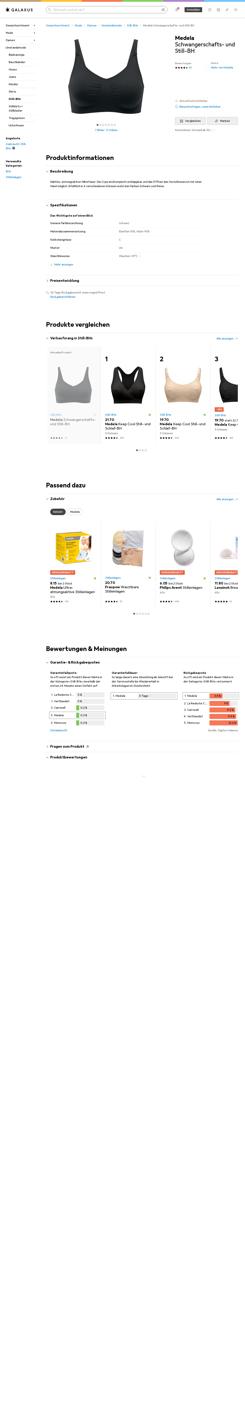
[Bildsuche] (163, 9)
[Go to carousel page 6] (148, 614)
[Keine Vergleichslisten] (218, 10)
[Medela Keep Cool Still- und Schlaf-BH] (128, 395)
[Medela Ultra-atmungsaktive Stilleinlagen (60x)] (73, 564)
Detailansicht (58, 730)
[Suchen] (49, 9)
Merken (225, 121)
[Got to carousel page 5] (109, 125)
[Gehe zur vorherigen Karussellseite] (52, 395)
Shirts (12, 91)
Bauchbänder (17, 62)
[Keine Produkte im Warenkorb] (236, 10)
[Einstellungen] (177, 10)
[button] (206, 101)
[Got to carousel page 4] (106, 125)
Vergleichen (193, 121)
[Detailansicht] (77, 709)
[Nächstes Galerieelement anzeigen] (167, 76)
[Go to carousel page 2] (140, 450)
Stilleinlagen (13, 177)
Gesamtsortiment (17, 25)
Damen (10, 40)
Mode (9, 33)
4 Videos (111, 130)
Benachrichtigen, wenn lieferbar (200, 107)
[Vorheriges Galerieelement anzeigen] (45, 76)
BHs (8, 171)
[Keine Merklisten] (227, 10)
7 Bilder (100, 130)
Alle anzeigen (225, 338)
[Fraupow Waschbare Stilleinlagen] (128, 564)
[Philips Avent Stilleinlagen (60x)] (183, 564)
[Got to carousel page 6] (112, 125)
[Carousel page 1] (97, 125)
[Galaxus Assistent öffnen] (210, 10)
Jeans (12, 77)
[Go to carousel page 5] (146, 614)
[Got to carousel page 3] (103, 125)
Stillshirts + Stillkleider (16, 109)
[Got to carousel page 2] (100, 125)
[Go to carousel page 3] (143, 450)
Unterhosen (16, 125)
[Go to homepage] (19, 9)
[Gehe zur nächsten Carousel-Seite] (231, 395)
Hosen (13, 69)
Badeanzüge (17, 55)
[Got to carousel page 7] (115, 125)
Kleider (13, 84)
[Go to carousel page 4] (146, 450)
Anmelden (193, 10)
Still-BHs (15, 99)
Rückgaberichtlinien (63, 297)
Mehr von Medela (222, 65)
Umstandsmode (16, 47)
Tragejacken (17, 118)
